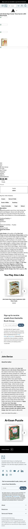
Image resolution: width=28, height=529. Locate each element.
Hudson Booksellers (6, 206)
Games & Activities (5, 225)
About (3, 505)
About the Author (5, 229)
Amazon (3, 199)
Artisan (2, 173)
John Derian (5, 167)
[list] (14, 104)
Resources (5, 509)
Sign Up (21, 325)
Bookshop (14, 202)
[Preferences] (18, 5)
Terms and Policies (7, 513)
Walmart (23, 206)
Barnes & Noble (12, 199)
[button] (16, 10)
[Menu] (3, 5)
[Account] (22, 5)
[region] (14, 291)
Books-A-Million (5, 202)
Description (3, 208)
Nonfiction (3, 221)
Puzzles (14, 225)
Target (15, 206)
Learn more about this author (9, 413)
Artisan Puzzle (4, 228)
